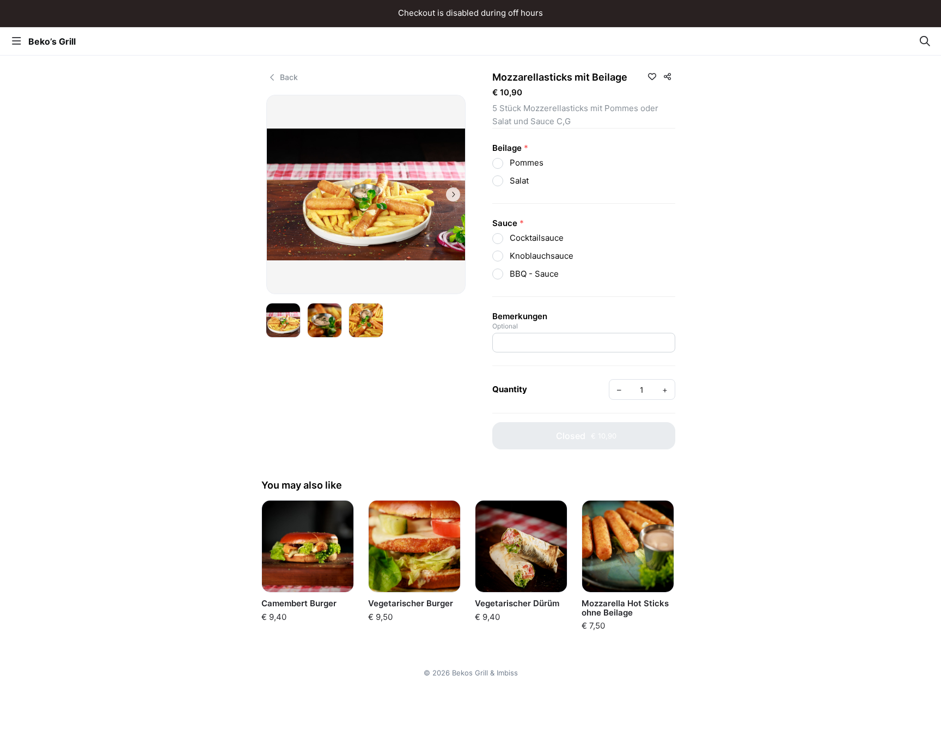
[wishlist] (652, 76)
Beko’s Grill (52, 41)
